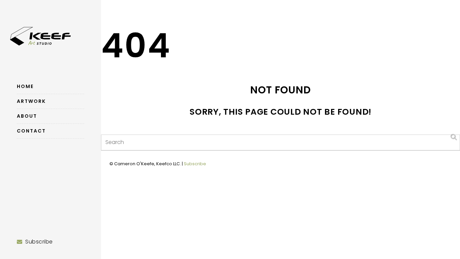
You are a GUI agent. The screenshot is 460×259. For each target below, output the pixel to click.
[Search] (454, 137)
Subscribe (195, 164)
